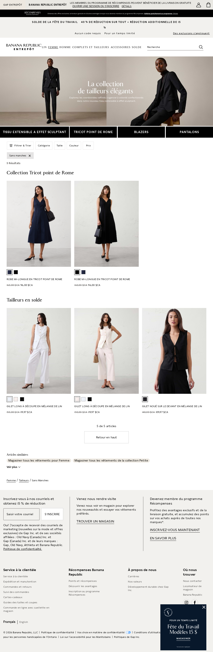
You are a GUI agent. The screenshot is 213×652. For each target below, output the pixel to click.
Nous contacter (192, 581)
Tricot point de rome (93, 132)
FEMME (53, 47)
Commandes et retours (17, 586)
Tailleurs (24, 480)
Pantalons (189, 132)
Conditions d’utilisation (148, 632)
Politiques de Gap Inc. (127, 637)
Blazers (141, 132)
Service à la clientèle (15, 576)
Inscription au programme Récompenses (84, 593)
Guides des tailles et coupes (20, 602)
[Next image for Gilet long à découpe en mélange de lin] (133, 351)
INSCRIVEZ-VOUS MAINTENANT (175, 530)
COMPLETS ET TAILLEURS (90, 47)
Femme (11, 480)
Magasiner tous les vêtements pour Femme (38, 460)
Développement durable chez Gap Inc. (148, 588)
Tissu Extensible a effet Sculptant (34, 132)
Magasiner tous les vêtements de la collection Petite (111, 460)
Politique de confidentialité (57, 632)
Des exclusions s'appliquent (191, 33)
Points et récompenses (83, 581)
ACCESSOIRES (121, 47)
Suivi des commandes (16, 592)
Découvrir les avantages (83, 586)
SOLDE (137, 47)
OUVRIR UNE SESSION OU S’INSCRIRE (95, 6)
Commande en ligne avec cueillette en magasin (26, 609)
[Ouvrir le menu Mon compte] (198, 5)
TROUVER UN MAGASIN (95, 521)
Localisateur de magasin (192, 588)
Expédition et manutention (19, 581)
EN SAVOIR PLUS (163, 538)
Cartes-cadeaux (12, 597)
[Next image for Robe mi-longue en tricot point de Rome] (133, 224)
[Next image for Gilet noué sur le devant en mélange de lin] (201, 351)
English (23, 622)
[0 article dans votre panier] (208, 5)
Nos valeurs (135, 581)
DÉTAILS (126, 6)
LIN (44, 47)
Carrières (133, 576)
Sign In (158, 13)
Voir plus (12, 467)
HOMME (65, 47)
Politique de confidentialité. (22, 549)
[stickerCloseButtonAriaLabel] (204, 606)
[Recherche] (200, 47)
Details (176, 13)
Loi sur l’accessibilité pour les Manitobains (85, 637)
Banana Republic (192, 594)
